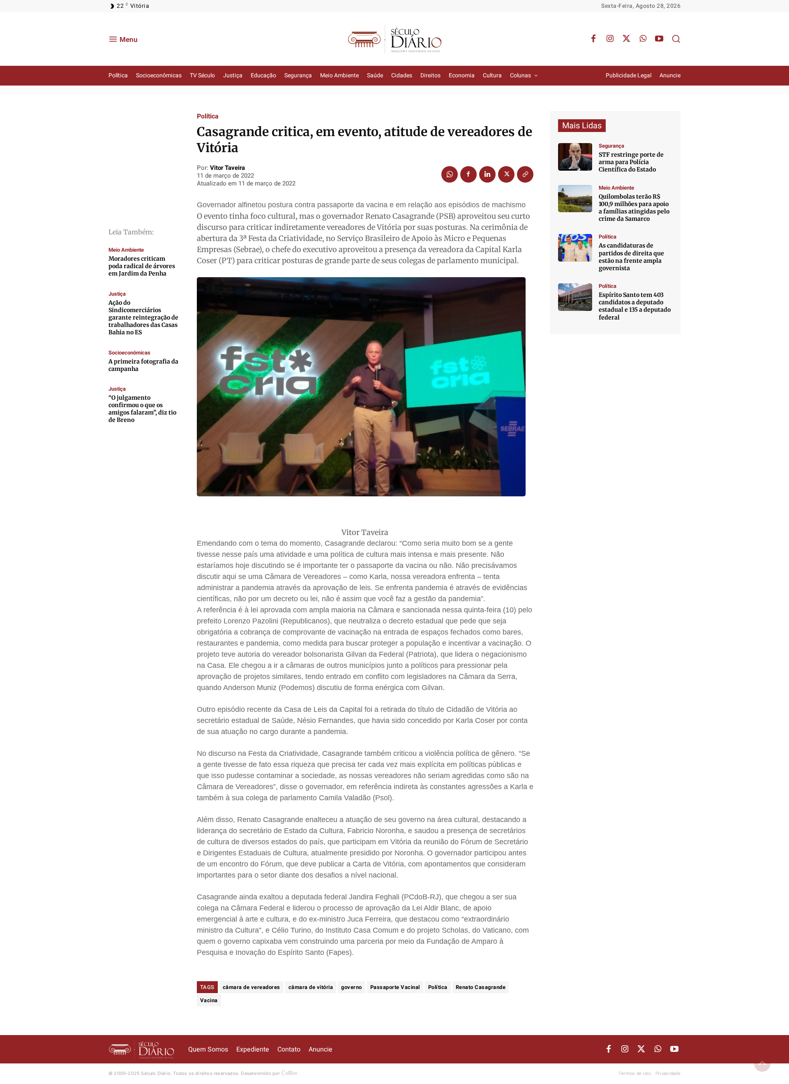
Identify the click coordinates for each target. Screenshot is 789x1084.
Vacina (209, 1000)
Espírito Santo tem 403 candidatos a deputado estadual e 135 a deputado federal (635, 306)
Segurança (611, 145)
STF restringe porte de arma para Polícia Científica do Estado (631, 162)
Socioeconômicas (129, 352)
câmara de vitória (310, 987)
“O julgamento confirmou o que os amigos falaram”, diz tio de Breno (142, 409)
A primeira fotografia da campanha (143, 365)
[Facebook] (593, 39)
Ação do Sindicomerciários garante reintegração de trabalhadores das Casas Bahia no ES (143, 317)
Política (208, 116)
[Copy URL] (525, 174)
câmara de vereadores (251, 987)
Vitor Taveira (227, 167)
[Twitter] (626, 39)
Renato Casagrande (481, 987)
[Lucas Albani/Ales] (575, 297)
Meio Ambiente (126, 249)
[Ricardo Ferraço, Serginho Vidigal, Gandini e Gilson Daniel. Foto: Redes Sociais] (575, 248)
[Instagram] (610, 39)
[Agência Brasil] (575, 157)
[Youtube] (659, 39)
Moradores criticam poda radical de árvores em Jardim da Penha (141, 266)
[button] (676, 38)
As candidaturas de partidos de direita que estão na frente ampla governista (631, 257)
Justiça (117, 293)
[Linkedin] (487, 174)
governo (351, 987)
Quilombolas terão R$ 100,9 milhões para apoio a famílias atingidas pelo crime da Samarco (634, 208)
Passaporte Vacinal (395, 987)
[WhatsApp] (642, 39)
